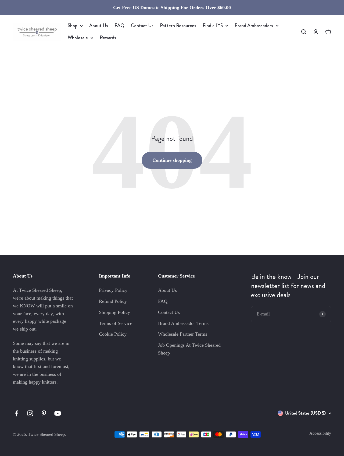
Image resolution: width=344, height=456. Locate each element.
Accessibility (320, 433)
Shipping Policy (114, 312)
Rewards (108, 37)
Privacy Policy (113, 290)
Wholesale (78, 37)
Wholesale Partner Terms (182, 334)
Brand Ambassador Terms (183, 323)
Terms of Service (115, 323)
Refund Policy (113, 301)
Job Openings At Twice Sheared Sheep (189, 349)
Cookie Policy (113, 334)
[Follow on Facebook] (16, 413)
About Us (98, 25)
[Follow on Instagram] (30, 413)
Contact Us (142, 25)
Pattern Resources (178, 25)
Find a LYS (213, 25)
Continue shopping (172, 160)
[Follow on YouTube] (57, 413)
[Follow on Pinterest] (44, 413)
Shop (72, 25)
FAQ (119, 25)
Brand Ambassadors (254, 25)
